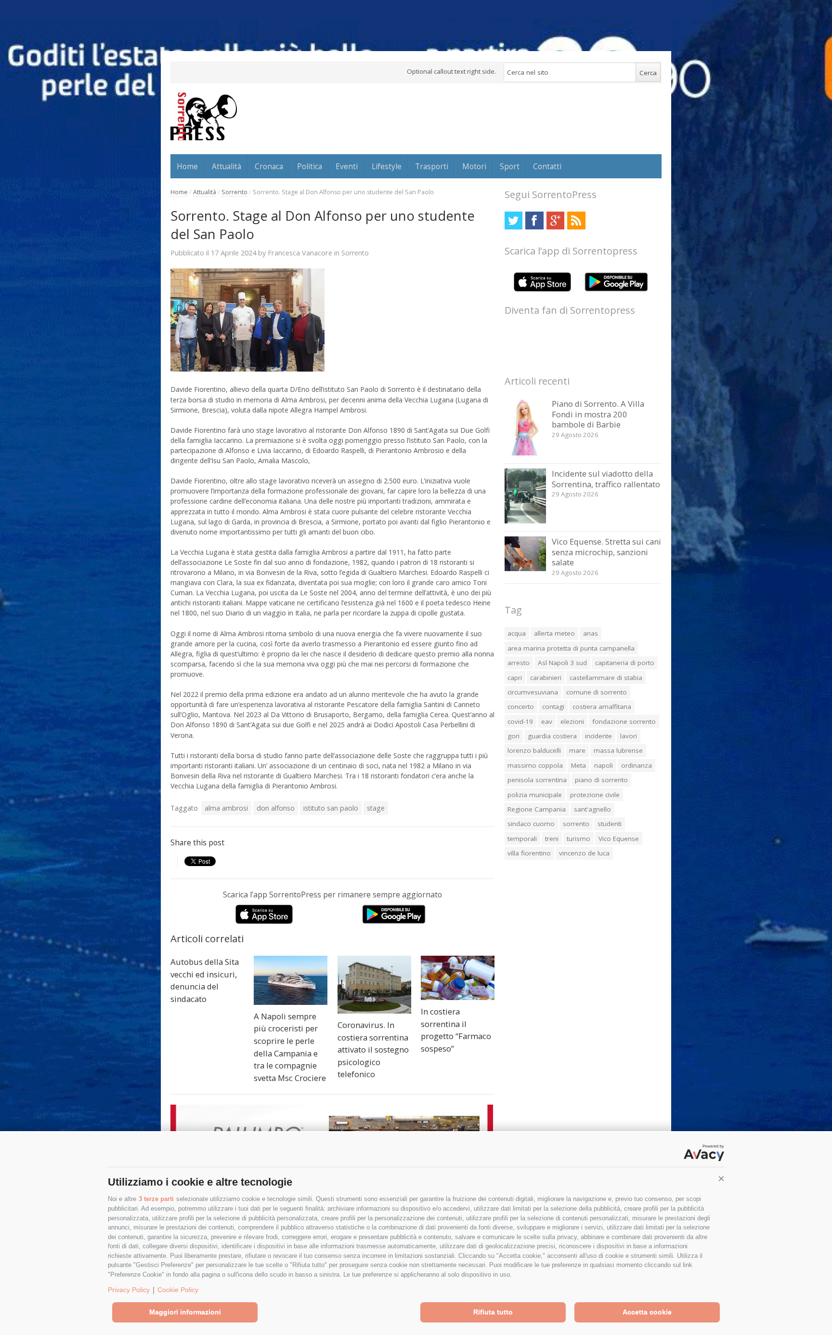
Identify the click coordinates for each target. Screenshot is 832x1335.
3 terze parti (156, 1198)
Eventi (347, 166)
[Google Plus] (555, 220)
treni (552, 838)
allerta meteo (554, 633)
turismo (578, 838)
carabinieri (545, 677)
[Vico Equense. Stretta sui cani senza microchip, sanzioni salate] (525, 568)
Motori (474, 166)
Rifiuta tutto (493, 1312)
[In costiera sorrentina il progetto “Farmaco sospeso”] (457, 978)
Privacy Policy (129, 1290)
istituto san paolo (330, 808)
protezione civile (595, 794)
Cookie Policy (177, 1290)
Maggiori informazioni (185, 1312)
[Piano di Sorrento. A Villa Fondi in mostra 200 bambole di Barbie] (525, 452)
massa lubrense (618, 750)
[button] (721, 1179)
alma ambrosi (226, 808)
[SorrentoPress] (203, 116)
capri (514, 677)
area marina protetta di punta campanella (571, 648)
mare (577, 750)
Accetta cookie (647, 1312)
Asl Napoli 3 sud (562, 662)
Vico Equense (618, 838)
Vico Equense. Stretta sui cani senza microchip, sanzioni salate (606, 552)
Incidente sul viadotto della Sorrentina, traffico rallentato (606, 479)
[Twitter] (513, 220)
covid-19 (520, 721)
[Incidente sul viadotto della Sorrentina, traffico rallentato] (525, 520)
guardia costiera (552, 736)
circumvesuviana (532, 692)
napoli (603, 765)
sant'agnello (592, 809)
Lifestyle (387, 166)
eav (546, 721)
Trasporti (431, 166)
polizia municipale (534, 794)
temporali (522, 838)
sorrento (576, 823)
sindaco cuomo (531, 823)
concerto (520, 706)
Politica (309, 166)
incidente (598, 736)
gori (513, 736)
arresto (518, 662)
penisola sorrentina (537, 779)
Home (187, 166)
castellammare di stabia (606, 677)
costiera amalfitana (601, 706)
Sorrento (234, 192)
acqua (516, 633)
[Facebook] (534, 220)
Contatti (547, 166)
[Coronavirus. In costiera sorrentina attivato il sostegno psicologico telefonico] (374, 985)
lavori (628, 736)
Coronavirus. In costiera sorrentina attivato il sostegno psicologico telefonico (373, 1049)
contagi (553, 706)
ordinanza (636, 765)
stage (376, 808)
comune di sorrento (596, 692)
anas (590, 633)
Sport (510, 166)
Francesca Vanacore (300, 252)
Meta (578, 765)
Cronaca (269, 166)
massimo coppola (535, 765)
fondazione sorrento (624, 721)
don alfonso (276, 808)
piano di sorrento (601, 779)
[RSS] (576, 220)
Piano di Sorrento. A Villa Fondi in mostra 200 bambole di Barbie (598, 414)
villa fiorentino (529, 853)
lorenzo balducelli (534, 750)
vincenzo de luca (584, 853)
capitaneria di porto (624, 662)
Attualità (226, 166)
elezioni (572, 721)
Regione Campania (536, 809)
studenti (610, 823)
